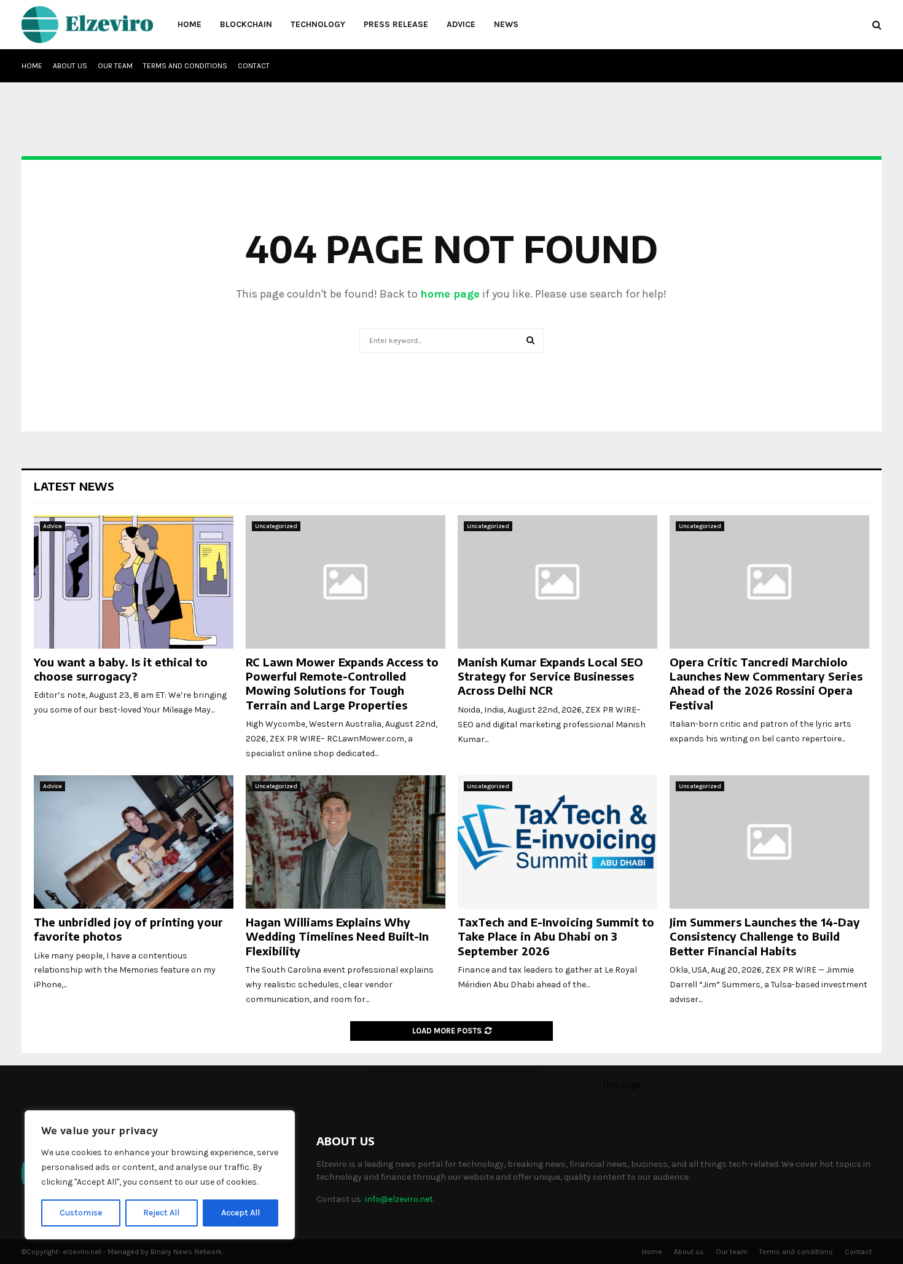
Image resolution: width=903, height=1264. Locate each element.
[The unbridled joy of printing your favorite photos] (133, 842)
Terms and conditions (185, 65)
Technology (318, 24)
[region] (160, 1174)
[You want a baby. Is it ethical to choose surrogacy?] (133, 582)
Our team (115, 65)
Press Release (396, 24)
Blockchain (246, 24)
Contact (254, 65)
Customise (81, 1212)
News (506, 24)
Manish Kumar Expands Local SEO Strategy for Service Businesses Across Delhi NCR (550, 676)
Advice (461, 24)
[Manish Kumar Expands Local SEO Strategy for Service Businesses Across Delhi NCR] (557, 582)
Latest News (74, 486)
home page (450, 294)
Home (189, 24)
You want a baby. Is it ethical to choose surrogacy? (121, 669)
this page (621, 1085)
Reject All (161, 1212)
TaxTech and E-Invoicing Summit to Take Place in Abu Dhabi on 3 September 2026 (556, 936)
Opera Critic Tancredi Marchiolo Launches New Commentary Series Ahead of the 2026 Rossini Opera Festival (766, 683)
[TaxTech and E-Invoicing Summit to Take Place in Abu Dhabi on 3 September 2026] (557, 842)
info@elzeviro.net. (399, 1199)
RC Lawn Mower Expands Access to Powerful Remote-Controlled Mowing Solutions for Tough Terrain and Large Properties (342, 683)
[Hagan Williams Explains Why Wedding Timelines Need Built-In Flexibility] (345, 842)
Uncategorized (276, 526)
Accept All (240, 1212)
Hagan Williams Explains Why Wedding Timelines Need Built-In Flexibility (337, 936)
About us (70, 65)
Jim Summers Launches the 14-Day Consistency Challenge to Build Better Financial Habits (765, 936)
